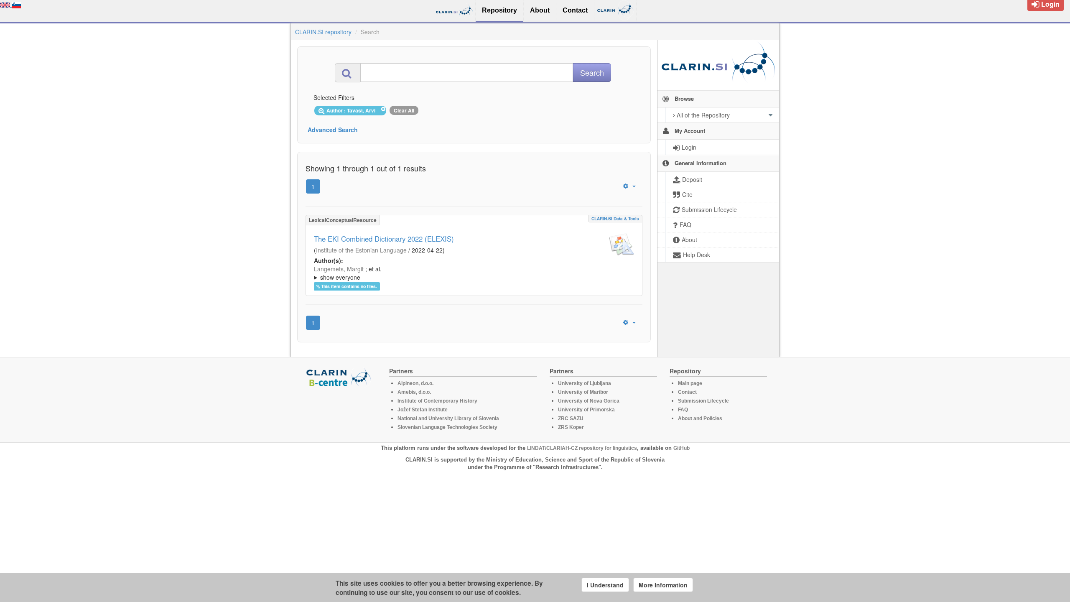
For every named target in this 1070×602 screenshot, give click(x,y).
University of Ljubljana (584, 383)
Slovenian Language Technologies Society (447, 427)
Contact (687, 392)
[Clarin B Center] (340, 377)
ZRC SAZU (570, 418)
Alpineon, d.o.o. (415, 383)
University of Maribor (583, 392)
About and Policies (700, 418)
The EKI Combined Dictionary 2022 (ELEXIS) (384, 239)
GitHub (681, 448)
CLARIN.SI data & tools (615, 219)
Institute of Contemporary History (437, 401)
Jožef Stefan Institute (422, 410)
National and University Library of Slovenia (448, 418)
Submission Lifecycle (703, 401)
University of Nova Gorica (588, 401)
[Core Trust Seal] (340, 411)
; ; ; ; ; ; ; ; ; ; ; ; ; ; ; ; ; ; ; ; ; (466, 273)
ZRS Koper (571, 427)
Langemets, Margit (339, 269)
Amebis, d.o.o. (414, 392)
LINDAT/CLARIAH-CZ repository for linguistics (582, 448)
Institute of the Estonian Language (361, 250)
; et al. (348, 273)
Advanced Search (333, 129)
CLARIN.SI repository (323, 32)
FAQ (683, 410)
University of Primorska (586, 410)
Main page (690, 383)
